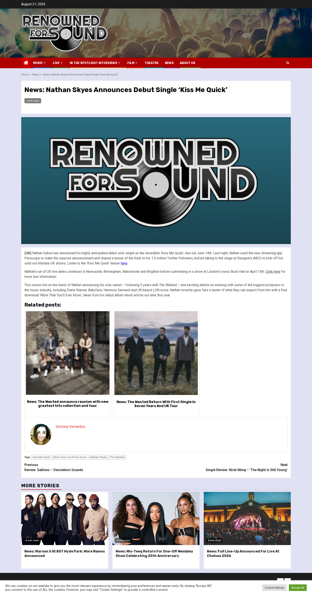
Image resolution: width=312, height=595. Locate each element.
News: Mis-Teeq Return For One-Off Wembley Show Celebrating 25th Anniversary (154, 553)
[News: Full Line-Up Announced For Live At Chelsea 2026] (247, 518)
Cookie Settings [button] (274, 587)
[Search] (287, 63)
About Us (187, 63)
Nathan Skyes (98, 457)
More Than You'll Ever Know (70, 457)
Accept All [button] (297, 587)
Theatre (152, 63)
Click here (273, 272)
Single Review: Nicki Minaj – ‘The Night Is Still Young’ (247, 467)
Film (130, 63)
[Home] (26, 63)
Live (56, 63)
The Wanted (117, 457)
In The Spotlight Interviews (93, 63)
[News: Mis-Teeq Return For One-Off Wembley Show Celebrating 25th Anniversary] (156, 518)
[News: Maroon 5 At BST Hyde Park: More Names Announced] (64, 518)
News (169, 63)
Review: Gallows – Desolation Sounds (53, 467)
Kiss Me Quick (41, 457)
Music (38, 63)
